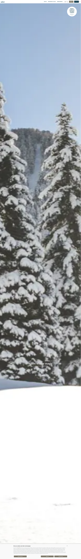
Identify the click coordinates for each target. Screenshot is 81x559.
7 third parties (19, 547)
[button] (67, 545)
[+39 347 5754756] (67, 2)
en (79, 1)
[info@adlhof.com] (65, 2)
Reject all (47, 556)
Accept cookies (61, 556)
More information (20, 556)
